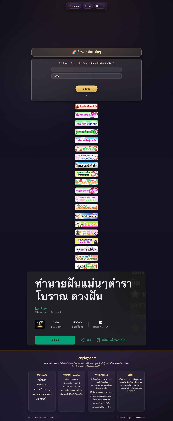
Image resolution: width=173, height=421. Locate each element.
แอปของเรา (42, 384)
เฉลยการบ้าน (42, 398)
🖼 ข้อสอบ (100, 6)
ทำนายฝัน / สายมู (42, 389)
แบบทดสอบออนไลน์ (42, 394)
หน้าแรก (42, 379)
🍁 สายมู (87, 6)
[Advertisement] (60, 29)
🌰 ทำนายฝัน (74, 6)
